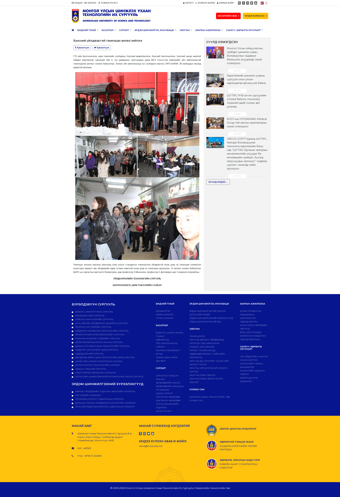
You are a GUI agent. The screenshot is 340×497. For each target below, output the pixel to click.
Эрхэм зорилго (165, 314)
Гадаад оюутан (249, 321)
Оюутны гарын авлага (202, 375)
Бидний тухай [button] (87, 30)
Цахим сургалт (164, 393)
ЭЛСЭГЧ (189, 3)
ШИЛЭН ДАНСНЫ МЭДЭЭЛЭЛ (238, 428)
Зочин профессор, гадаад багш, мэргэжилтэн (251, 314)
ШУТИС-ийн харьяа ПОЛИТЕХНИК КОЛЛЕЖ (98, 361)
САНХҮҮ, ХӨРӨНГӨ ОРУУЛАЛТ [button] (243, 30)
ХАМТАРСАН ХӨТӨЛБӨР (168, 400)
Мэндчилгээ (163, 311)
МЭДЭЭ (79, 3)
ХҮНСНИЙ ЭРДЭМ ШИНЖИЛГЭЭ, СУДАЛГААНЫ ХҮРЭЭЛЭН (105, 406)
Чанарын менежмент (168, 350)
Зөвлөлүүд (162, 340)
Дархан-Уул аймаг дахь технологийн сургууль (102, 346)
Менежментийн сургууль (89, 315)
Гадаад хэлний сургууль (89, 354)
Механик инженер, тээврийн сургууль (97, 338)
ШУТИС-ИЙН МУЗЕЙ (199, 314)
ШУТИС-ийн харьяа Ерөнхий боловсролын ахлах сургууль (109, 376)
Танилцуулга (197, 336)
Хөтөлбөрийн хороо (168, 383)
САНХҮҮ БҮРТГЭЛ (249, 360)
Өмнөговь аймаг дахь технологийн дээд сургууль (105, 357)
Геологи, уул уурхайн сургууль (93, 327)
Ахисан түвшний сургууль (90, 369)
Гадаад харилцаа (250, 339)
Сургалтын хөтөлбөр (168, 397)
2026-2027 (194, 382)
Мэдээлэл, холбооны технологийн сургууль (102, 331)
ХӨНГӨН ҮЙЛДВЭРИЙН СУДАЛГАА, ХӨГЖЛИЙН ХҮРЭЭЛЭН (105, 391)
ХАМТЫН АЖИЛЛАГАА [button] (208, 30)
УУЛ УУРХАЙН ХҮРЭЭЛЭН (88, 395)
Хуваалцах (82, 47)
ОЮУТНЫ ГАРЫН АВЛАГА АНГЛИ (206, 378)
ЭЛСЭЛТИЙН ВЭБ (227, 16)
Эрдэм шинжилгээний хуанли (207, 311)
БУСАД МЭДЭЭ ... (218, 182)
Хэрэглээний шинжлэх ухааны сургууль (99, 342)
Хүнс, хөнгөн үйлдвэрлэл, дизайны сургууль (101, 323)
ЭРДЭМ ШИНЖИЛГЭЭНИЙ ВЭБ (205, 321)
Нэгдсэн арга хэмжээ (201, 347)
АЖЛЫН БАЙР (226, 3)
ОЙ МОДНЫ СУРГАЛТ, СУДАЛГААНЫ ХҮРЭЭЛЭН (99, 399)
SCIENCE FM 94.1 (109, 3)
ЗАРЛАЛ (91, 3)
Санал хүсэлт (164, 411)
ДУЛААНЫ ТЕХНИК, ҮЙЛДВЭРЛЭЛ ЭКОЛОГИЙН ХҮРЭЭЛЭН (105, 403)
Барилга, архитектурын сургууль (94, 312)
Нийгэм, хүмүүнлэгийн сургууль (94, 319)
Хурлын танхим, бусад (202, 350)
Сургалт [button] (124, 30)
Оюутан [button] (185, 30)
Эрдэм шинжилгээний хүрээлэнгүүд (211, 318)
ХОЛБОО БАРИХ (206, 3)
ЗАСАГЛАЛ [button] (107, 30)
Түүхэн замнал (164, 318)
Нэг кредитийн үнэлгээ (254, 356)
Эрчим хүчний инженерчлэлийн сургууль (99, 334)
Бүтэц (159, 354)
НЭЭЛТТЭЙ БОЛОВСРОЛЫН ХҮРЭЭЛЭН (95, 372)
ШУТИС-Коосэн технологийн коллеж (97, 365)
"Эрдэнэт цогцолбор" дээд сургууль (96, 350)
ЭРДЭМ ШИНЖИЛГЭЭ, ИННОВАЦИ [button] (154, 30)
